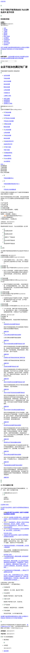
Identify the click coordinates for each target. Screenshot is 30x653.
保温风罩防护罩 (8, 144)
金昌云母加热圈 (19, 58)
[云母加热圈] (7, 129)
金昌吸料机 (7, 101)
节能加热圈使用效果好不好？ (12, 183)
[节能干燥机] (7, 147)
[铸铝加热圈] (7, 135)
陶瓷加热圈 (7, 87)
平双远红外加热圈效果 (10, 189)
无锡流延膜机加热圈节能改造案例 (13, 465)
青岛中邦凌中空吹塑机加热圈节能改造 (14, 409)
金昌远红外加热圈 (20, 56)
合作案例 (6, 38)
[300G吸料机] (7, 158)
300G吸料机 (7, 161)
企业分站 (3, 1)
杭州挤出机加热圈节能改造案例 (12, 425)
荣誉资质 (6, 41)
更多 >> (3, 164)
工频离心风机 (7, 95)
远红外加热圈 (7, 81)
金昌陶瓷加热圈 (10, 58)
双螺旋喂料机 (7, 155)
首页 (5, 28)
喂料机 (5, 33)
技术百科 (6, 554)
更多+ (7, 504)
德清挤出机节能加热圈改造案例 (12, 442)
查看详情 (6, 331)
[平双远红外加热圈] (9, 118)
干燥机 (5, 31)
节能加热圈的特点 (9, 178)
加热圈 (5, 29)
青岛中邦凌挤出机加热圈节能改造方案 (14, 382)
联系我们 (6, 44)
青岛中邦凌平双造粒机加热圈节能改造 (14, 392)
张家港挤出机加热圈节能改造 (12, 324)
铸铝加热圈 (7, 84)
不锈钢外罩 (7, 92)
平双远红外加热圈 (9, 121)
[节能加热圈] (7, 112)
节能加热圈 (7, 78)
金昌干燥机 (7, 98)
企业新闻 (3, 504)
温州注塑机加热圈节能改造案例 (12, 454)
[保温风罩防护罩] (9, 141)
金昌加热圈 (11, 56)
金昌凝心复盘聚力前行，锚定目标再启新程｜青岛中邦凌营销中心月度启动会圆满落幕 (16, 519)
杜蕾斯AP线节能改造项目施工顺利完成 (14, 357)
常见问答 (6, 533)
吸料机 (5, 34)
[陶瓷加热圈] (7, 124)
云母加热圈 (7, 90)
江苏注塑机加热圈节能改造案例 (12, 334)
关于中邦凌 (7, 43)
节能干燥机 (7, 149)
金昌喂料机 (7, 100)
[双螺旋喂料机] (8, 152)
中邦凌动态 (7, 39)
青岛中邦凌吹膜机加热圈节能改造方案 (14, 343)
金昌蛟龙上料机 (8, 103)
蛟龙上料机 (7, 36)
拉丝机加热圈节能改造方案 (11, 366)
